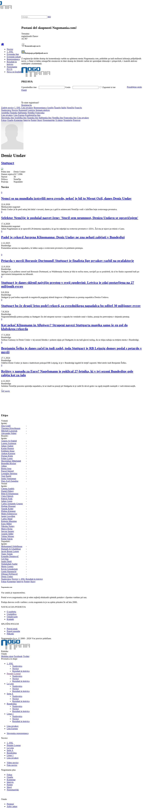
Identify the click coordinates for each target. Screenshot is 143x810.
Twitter (26, 656)
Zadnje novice (7, 107)
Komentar (18, 120)
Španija (57, 107)
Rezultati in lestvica (20, 671)
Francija (78, 107)
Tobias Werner (7, 536)
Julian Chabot (7, 446)
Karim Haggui (7, 448)
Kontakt (10, 619)
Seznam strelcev (43, 110)
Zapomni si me (108, 87)
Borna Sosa (6, 468)
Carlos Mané (6, 519)
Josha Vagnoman (8, 478)
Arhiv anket (12, 806)
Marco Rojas (6, 529)
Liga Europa (19, 115)
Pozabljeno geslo (134, 87)
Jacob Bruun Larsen (10, 551)
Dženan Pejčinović (9, 574)
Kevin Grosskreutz (9, 569)
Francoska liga (70, 118)
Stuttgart (7, 163)
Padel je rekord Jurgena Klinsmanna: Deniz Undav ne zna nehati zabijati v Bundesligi (63, 237)
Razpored (23, 110)
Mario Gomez (7, 566)
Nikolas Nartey (8, 526)
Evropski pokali (14, 57)
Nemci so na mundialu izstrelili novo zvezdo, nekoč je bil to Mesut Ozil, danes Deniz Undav (66, 198)
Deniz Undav (7, 576)
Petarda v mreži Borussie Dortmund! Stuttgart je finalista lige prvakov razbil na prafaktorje (67, 260)
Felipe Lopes (7, 458)
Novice (10, 49)
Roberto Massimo (9, 521)
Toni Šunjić (6, 476)
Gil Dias (5, 559)
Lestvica (31, 110)
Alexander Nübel (8, 433)
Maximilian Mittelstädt (11, 461)
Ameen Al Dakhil (9, 441)
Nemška (31, 112)
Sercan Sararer (7, 531)
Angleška (5, 112)
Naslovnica (6, 110)
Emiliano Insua (7, 451)
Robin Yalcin (7, 539)
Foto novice (12, 765)
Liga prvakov (27, 107)
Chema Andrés (7, 488)
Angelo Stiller (7, 534)
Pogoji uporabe (13, 631)
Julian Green (6, 501)
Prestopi (10, 804)
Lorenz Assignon (8, 443)
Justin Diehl (6, 561)
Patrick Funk (6, 498)
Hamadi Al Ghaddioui (11, 549)
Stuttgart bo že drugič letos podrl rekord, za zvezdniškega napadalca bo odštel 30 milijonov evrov (71, 306)
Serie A (10, 694)
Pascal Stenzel (7, 471)
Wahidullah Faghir (9, 564)
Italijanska (22, 112)
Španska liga (32, 118)
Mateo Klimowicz (9, 514)
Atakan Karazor (8, 453)
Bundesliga (12, 704)
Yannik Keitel (7, 508)
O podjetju (11, 611)
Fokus (4, 120)
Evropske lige (13, 54)
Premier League (14, 673)
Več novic (5, 391)
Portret (34, 120)
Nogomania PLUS (12, 68)
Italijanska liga (45, 118)
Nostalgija (67, 120)
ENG (135, 5)
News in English (14, 72)
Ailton (4, 466)
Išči (49, 17)
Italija (63, 107)
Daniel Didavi (7, 491)
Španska (13, 112)
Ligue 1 (10, 714)
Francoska (39, 112)
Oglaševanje (12, 616)
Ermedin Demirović (10, 556)
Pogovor (76, 120)
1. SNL (10, 52)
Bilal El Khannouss (9, 493)
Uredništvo (11, 614)
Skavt (39, 120)
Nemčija (70, 107)
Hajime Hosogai (8, 506)
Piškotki (10, 634)
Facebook (18, 656)
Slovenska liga (7, 118)
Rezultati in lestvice (12, 63)
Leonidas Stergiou (9, 473)
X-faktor (59, 120)
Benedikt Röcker (8, 463)
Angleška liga (20, 118)
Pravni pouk (12, 628)
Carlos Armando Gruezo (12, 503)
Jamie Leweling (8, 516)
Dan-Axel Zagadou (9, 481)
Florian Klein (7, 456)
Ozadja (10, 120)
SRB (130, 5)
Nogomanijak (49, 120)
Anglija (50, 107)
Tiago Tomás (7, 554)
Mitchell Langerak (9, 431)
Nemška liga (57, 118)
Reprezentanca (13, 59)
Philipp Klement (8, 511)
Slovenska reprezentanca (17, 733)
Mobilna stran (7, 656)
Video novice (12, 762)
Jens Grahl (5, 426)
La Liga (10, 683)
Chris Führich (7, 496)
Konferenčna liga (32, 115)
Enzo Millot (6, 524)
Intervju (26, 120)
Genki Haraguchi (8, 571)
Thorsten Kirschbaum (10, 428)
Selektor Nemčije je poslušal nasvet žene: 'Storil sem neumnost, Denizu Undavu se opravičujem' (69, 218)
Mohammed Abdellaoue (11, 546)
